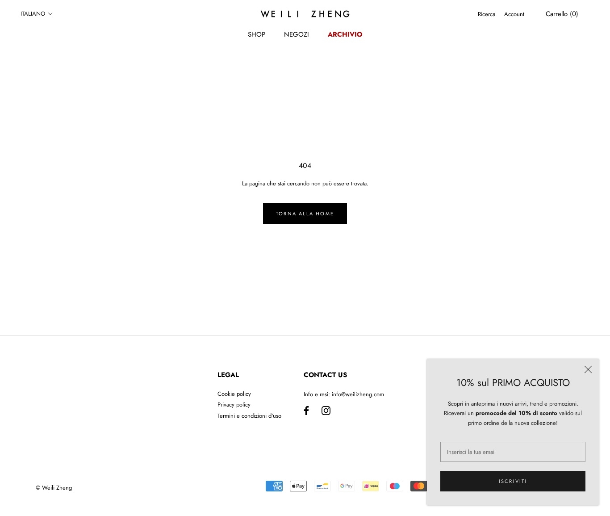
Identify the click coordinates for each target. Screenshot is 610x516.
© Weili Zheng (54, 487)
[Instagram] (326, 410)
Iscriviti (513, 481)
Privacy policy (234, 404)
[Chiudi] (588, 369)
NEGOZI (296, 34)
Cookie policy (234, 394)
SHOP (256, 34)
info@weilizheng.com (358, 394)
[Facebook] (306, 410)
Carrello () (562, 14)
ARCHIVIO (345, 34)
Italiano (33, 13)
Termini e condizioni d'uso (249, 415)
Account (514, 14)
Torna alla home (305, 213)
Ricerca (486, 14)
